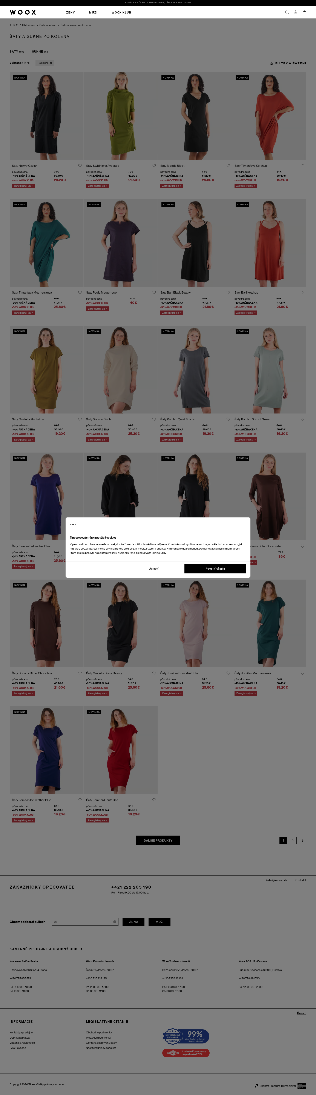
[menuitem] (70, 12)
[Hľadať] (287, 12)
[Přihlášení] (295, 12)
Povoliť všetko (215, 568)
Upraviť (154, 568)
